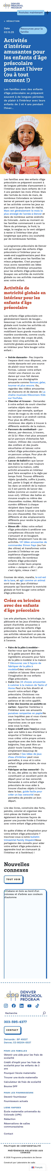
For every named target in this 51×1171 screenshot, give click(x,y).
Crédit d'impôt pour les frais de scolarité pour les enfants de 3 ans (22, 1065)
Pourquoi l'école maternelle (20, 1073)
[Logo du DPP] (23, 995)
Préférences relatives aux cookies (25, 1152)
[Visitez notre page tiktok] (37, 1005)
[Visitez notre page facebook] (14, 1005)
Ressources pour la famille (32, 30)
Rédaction (13, 21)
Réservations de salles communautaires (17, 1125)
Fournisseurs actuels (16, 1101)
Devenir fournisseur (15, 1096)
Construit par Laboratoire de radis (19, 1162)
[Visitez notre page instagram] (6, 1005)
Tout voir (13, 879)
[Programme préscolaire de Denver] (12, 6)
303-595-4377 (15, 1022)
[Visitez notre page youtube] (29, 1005)
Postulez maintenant (31, 12)
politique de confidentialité (22, 1146)
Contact (12, 1030)
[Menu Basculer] (47, 12)
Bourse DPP (10, 1086)
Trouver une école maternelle (21, 1077)
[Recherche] (44, 1013)
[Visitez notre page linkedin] (22, 1005)
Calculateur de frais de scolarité (22, 1081)
